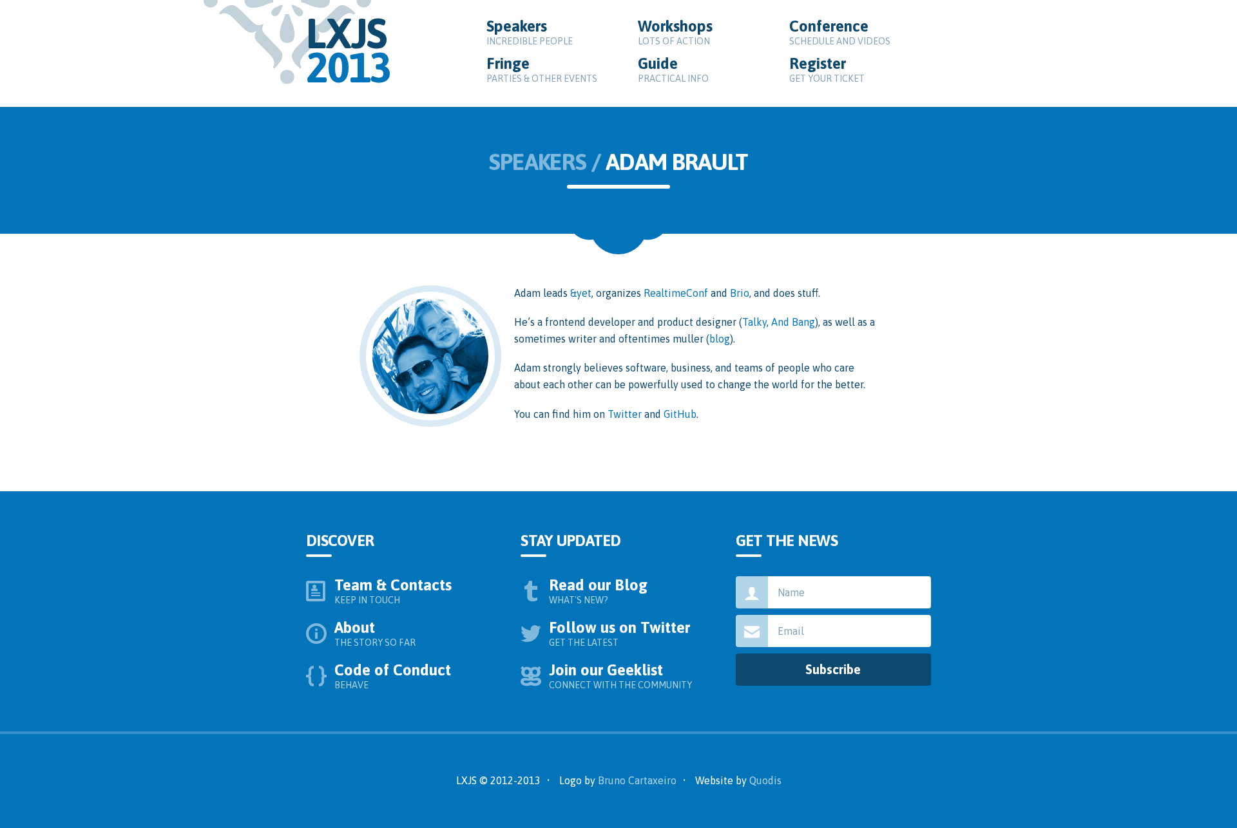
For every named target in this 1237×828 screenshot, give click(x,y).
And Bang (793, 322)
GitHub (680, 414)
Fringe (541, 69)
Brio (739, 293)
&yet (580, 293)
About (375, 633)
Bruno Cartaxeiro (637, 780)
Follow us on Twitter (621, 633)
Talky (754, 322)
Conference (839, 31)
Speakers (529, 31)
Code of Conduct (394, 675)
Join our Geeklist (620, 675)
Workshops (676, 31)
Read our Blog (599, 590)
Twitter (625, 414)
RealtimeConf (676, 293)
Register (827, 69)
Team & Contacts (394, 590)
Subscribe (833, 669)
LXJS (348, 49)
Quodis (765, 780)
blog (719, 338)
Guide (673, 69)
